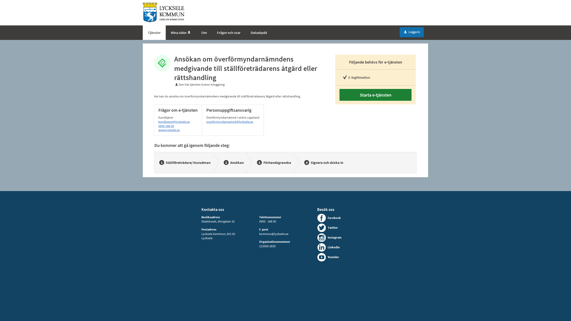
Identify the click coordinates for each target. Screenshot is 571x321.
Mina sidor (179, 32)
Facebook (334, 218)
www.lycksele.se (169, 130)
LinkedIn (334, 247)
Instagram (334, 237)
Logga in (412, 32)
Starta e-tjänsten (375, 95)
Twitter (333, 228)
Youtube (333, 257)
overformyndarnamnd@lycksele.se (229, 122)
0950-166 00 (166, 126)
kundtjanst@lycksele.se (174, 122)
